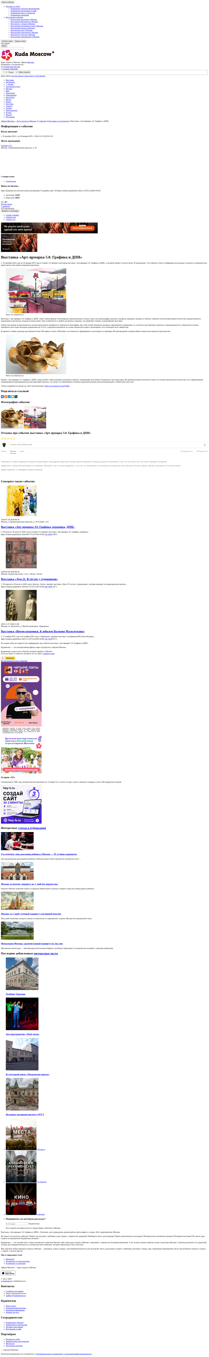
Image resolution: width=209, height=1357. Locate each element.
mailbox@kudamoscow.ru (16, 1296)
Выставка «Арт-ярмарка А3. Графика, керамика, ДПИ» (38, 526)
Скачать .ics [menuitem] (10, 219)
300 (48, 534)
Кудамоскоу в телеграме (16, 1263)
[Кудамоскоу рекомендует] (21, 1182)
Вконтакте (10, 1259)
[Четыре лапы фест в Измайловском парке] (21, 734)
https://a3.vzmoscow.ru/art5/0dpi (57, 386)
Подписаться (34, 1224)
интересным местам (12, 67)
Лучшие (13, 451)
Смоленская (11, 181)
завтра (20, 76)
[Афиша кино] (21, 1214)
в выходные (28, 76)
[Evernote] (12, 396)
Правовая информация (15, 1310)
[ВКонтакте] (2, 396)
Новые (3, 451)
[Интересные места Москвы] (21, 1149)
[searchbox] (104, 46)
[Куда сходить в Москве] (27, 60)
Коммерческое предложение (17, 1341)
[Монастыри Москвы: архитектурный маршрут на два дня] (17, 939)
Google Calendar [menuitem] (12, 215)
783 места (41, 1149)
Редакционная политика (16, 1308)
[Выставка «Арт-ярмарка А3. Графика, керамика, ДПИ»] (104, 501)
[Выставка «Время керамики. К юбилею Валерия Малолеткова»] (104, 605)
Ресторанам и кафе (13, 1329)
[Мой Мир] (9, 396)
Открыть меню (7, 41)
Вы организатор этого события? (14, 661)
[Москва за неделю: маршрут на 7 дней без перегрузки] (17, 879)
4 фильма (41, 1214)
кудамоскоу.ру (6, 1281)
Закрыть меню (20, 41)
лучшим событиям (10, 69)
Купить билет (6, 204)
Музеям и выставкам (14, 1327)
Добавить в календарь (10, 211)
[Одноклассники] (5, 396)
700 (48, 587)
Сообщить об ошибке (14, 1291)
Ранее (22, 451)
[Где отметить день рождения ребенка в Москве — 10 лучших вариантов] (17, 849)
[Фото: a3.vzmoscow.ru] (12, 428)
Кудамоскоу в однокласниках (18, 1261)
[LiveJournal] (16, 396)
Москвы (30, 62)
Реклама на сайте (13, 1339)
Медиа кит (10, 1344)
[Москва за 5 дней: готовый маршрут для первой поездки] (17, 909)
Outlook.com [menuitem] (11, 217)
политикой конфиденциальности (78, 1354)
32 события (41, 1182)
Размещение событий (14, 1323)
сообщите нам (48, 654)
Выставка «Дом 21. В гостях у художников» (29, 579)
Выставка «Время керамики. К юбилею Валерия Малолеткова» (43, 631)
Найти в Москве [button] (8, 2)
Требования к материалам (16, 1325)
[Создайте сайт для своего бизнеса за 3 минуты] (21, 823)
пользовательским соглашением (49, 1354)
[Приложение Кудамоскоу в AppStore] (8, 1275)
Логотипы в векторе (14, 1346)
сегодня (14, 76)
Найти (4, 46)
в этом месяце (39, 76)
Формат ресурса (12, 1312)
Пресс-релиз (11, 1306)
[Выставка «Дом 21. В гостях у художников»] (104, 553)
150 (48, 639)
